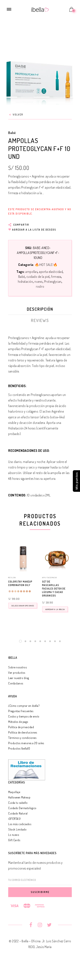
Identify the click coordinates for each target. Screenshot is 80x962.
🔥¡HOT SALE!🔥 (46, 265)
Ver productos (16, 672)
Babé (12, 133)
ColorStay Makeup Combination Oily (20, 583)
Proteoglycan (53, 281)
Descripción (40, 309)
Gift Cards (14, 840)
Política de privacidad (21, 727)
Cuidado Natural (18, 813)
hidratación (25, 281)
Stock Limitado (17, 829)
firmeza (56, 277)
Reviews (40, 320)
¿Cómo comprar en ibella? (23, 705)
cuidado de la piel (38, 277)
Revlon (12, 577)
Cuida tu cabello (17, 802)
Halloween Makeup (19, 797)
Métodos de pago (18, 721)
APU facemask (49, 577)
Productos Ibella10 (19, 748)
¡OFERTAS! (14, 818)
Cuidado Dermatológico (22, 808)
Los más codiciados (19, 824)
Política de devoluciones (22, 732)
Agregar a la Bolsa (55, 609)
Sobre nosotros (17, 667)
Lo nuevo (13, 834)
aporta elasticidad (51, 272)
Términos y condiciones (22, 737)
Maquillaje (14, 792)
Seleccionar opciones (22, 605)
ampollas (31, 272)
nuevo (38, 281)
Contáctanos (15, 683)
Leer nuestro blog (18, 678)
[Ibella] (40, 9)
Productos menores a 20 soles (26, 743)
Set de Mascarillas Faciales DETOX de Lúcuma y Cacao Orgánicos (53, 588)
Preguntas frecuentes (20, 711)
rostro (40, 286)
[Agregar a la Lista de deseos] (36, 582)
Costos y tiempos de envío (23, 716)
